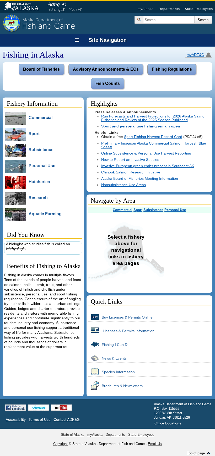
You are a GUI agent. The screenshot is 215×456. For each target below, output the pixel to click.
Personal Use (175, 210)
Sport (137, 210)
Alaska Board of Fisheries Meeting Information (139, 178)
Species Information (118, 372)
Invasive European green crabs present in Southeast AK (147, 166)
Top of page (196, 453)
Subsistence (153, 210)
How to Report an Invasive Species (130, 159)
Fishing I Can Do (116, 344)
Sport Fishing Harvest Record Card (153, 137)
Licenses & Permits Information (128, 331)
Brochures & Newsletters (122, 386)
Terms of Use (40, 419)
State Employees (199, 9)
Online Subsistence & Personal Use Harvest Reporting (146, 153)
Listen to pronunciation (64, 4)
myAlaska (146, 9)
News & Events (114, 358)
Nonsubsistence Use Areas (123, 185)
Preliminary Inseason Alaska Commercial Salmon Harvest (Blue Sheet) (153, 145)
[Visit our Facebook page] (15, 407)
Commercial (122, 210)
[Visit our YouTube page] (61, 407)
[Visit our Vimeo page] (38, 407)
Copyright (60, 444)
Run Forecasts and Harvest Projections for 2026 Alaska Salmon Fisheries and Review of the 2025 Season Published (154, 118)
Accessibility (16, 419)
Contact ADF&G (66, 419)
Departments (169, 9)
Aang (54, 4)
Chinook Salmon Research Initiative (130, 172)
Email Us (155, 444)
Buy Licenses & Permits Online (127, 317)
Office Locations (167, 423)
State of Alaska (23, 7)
